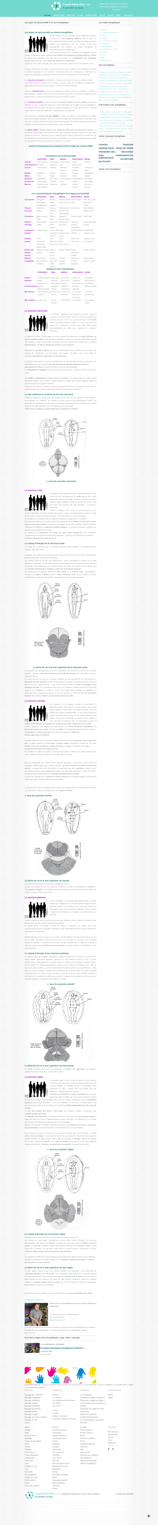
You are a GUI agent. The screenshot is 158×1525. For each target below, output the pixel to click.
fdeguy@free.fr (60, 1320)
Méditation (127, 83)
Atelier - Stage (114, 15)
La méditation (105, 43)
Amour (102, 112)
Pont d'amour (114, 94)
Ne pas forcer (121, 126)
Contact (88, 1494)
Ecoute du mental (125, 115)
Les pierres (104, 38)
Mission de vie (105, 60)
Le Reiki (103, 35)
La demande (128, 120)
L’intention (102, 126)
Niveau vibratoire (105, 86)
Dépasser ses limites (109, 115)
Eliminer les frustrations (121, 117)
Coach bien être (65, 1494)
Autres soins (91, 15)
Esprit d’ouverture (105, 120)
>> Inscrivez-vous (46, 1351)
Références (76, 1494)
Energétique (58, 15)
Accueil (47, 15)
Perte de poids (111, 92)
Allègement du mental (108, 72)
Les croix (103, 55)
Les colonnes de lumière (109, 41)
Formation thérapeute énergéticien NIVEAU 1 (62, 1348)
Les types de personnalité (109, 32)
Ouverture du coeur (120, 86)
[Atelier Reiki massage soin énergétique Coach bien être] (71, 6)
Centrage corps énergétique (119, 75)
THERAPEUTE (128, 15)
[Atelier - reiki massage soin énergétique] (108, 1449)
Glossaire (96, 1494)
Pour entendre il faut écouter (116, 129)
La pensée (121, 123)
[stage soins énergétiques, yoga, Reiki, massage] (32, 1344)
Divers (102, 57)
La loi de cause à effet (108, 123)
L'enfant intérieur (106, 46)
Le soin (80, 15)
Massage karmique (115, 83)
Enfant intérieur (112, 80)
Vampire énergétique (111, 100)
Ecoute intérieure (105, 117)
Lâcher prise (117, 120)
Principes (71, 15)
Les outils (103, 30)
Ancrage (120, 72)
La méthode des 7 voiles (109, 49)
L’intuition (111, 126)
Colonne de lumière (106, 78)
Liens (83, 1494)
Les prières (104, 52)
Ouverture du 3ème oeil (107, 89)
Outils (102, 15)
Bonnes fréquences (113, 112)
